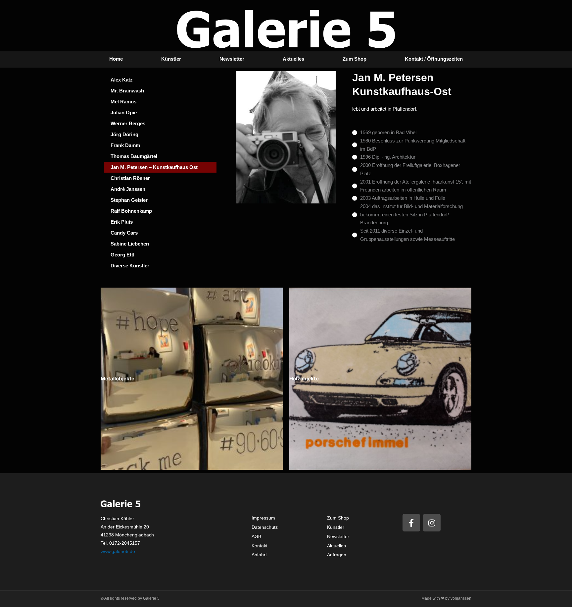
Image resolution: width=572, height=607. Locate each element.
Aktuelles (293, 59)
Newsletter (231, 59)
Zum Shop (354, 59)
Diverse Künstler (130, 265)
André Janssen (128, 189)
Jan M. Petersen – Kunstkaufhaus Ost (154, 167)
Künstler (171, 59)
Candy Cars (124, 233)
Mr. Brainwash (127, 90)
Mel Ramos (123, 101)
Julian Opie (124, 112)
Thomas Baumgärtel (134, 156)
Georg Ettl (122, 254)
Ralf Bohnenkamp (131, 211)
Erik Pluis (122, 222)
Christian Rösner (130, 178)
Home (116, 59)
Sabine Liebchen (130, 244)
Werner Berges (128, 123)
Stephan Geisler (129, 200)
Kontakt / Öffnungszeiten (434, 59)
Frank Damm (125, 145)
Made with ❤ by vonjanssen (446, 598)
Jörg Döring (124, 134)
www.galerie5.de (118, 551)
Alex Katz (122, 80)
